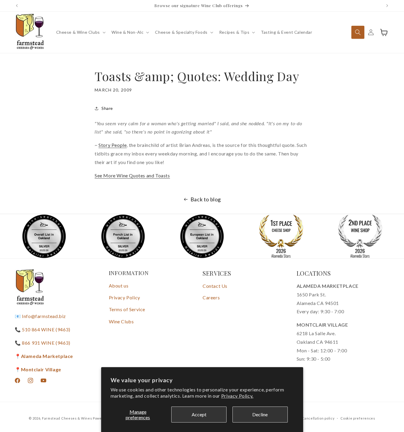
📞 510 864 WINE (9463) (42, 329)
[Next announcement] (387, 5)
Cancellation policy (318, 418)
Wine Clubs (121, 321)
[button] (80, 32)
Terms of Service (127, 309)
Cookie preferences (357, 418)
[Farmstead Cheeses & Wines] (30, 32)
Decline (260, 414)
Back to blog (205, 199)
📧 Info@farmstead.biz (40, 316)
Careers (211, 297)
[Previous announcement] (16, 5)
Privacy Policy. (237, 396)
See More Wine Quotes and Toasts (132, 175)
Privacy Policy (124, 297)
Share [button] (107, 108)
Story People (112, 145)
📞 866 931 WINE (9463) (42, 343)
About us (119, 285)
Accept (199, 414)
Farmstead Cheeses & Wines (67, 418)
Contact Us (215, 286)
